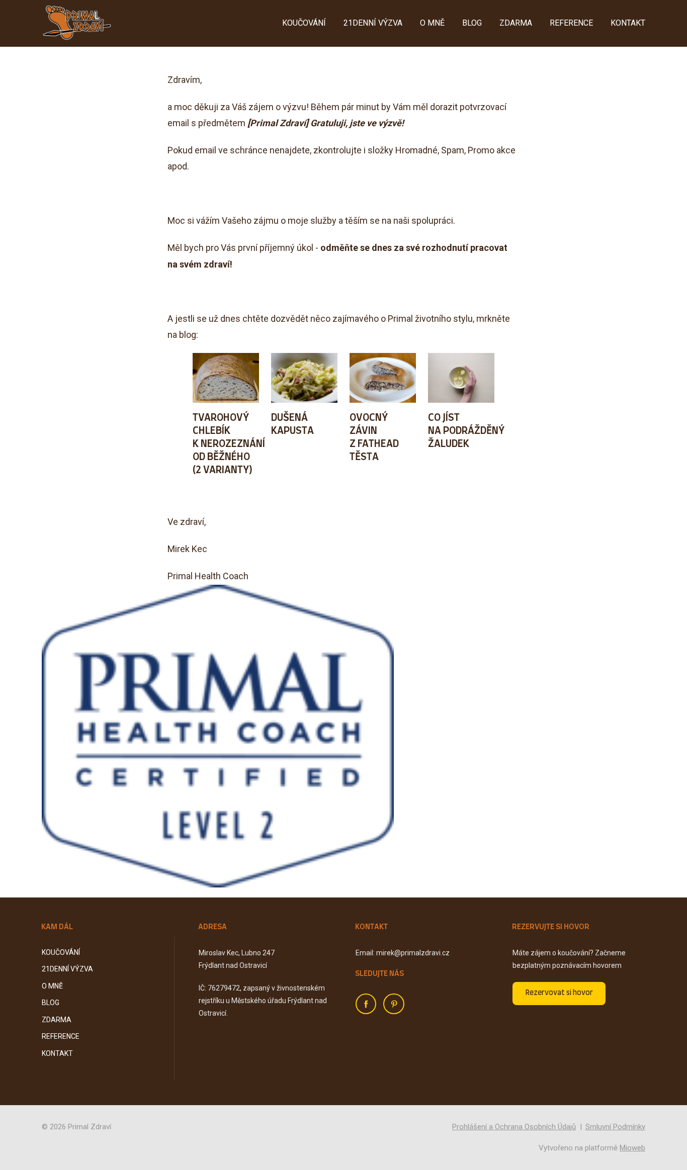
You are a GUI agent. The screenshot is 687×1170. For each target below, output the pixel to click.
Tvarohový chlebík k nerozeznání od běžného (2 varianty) (229, 444)
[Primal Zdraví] (77, 23)
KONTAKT (628, 23)
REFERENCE (571, 23)
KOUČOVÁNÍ (304, 23)
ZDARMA (515, 23)
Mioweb (632, 1147)
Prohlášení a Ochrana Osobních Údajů (514, 1126)
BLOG (472, 23)
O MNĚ (432, 23)
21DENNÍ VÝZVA (372, 23)
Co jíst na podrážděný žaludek (466, 431)
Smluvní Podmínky (615, 1126)
